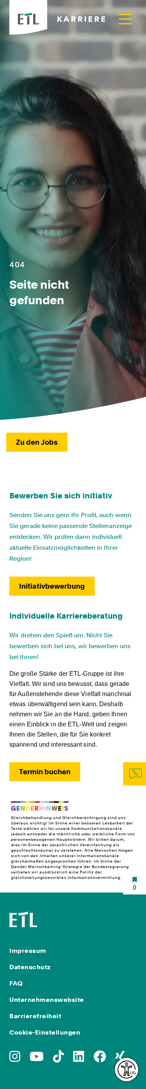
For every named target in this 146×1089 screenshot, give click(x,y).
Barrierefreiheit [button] (35, 1016)
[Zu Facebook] (99, 1059)
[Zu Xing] (120, 1059)
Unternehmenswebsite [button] (46, 999)
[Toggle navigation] (125, 19)
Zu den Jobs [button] (37, 442)
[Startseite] (23, 918)
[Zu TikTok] (58, 1059)
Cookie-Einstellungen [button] (44, 1032)
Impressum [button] (27, 950)
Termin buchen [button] (44, 772)
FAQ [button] (16, 983)
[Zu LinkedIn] (78, 1059)
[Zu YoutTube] (37, 1059)
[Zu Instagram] (14, 1059)
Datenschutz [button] (30, 967)
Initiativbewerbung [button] (52, 586)
